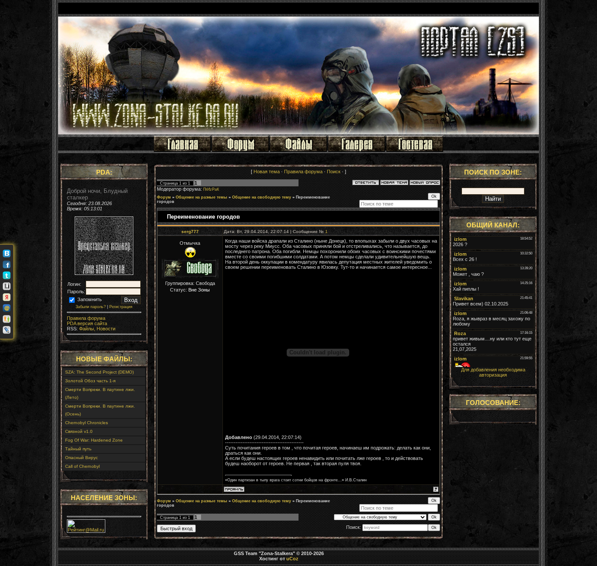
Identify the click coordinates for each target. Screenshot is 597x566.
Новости (105, 328)
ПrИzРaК (211, 189)
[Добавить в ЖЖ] (6, 330)
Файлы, (86, 328)
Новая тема (266, 171)
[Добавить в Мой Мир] (6, 308)
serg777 (190, 231)
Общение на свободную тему (261, 197)
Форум (164, 197)
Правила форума (86, 318)
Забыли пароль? (91, 307)
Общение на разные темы (201, 197)
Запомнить (89, 299)
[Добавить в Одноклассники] (6, 319)
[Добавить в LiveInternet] (6, 286)
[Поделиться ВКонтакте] (6, 253)
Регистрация (120, 307)
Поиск (333, 171)
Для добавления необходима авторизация (493, 372)
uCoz (292, 558)
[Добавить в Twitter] (6, 275)
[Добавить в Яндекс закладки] (6, 297)
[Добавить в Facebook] (6, 264)
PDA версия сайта (87, 323)
